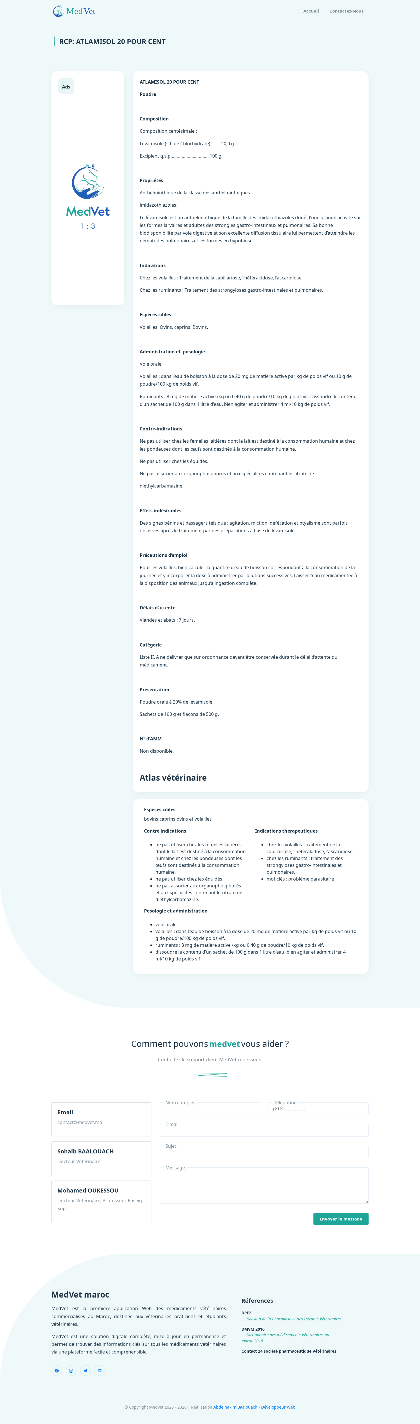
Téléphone (285, 1102)
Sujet (170, 1146)
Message (175, 1168)
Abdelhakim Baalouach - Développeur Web (254, 1407)
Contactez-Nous (346, 11)
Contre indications (165, 831)
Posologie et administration (176, 911)
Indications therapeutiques (286, 831)
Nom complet (180, 1102)
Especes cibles (159, 809)
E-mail (172, 1124)
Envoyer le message (341, 1219)
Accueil (311, 11)
